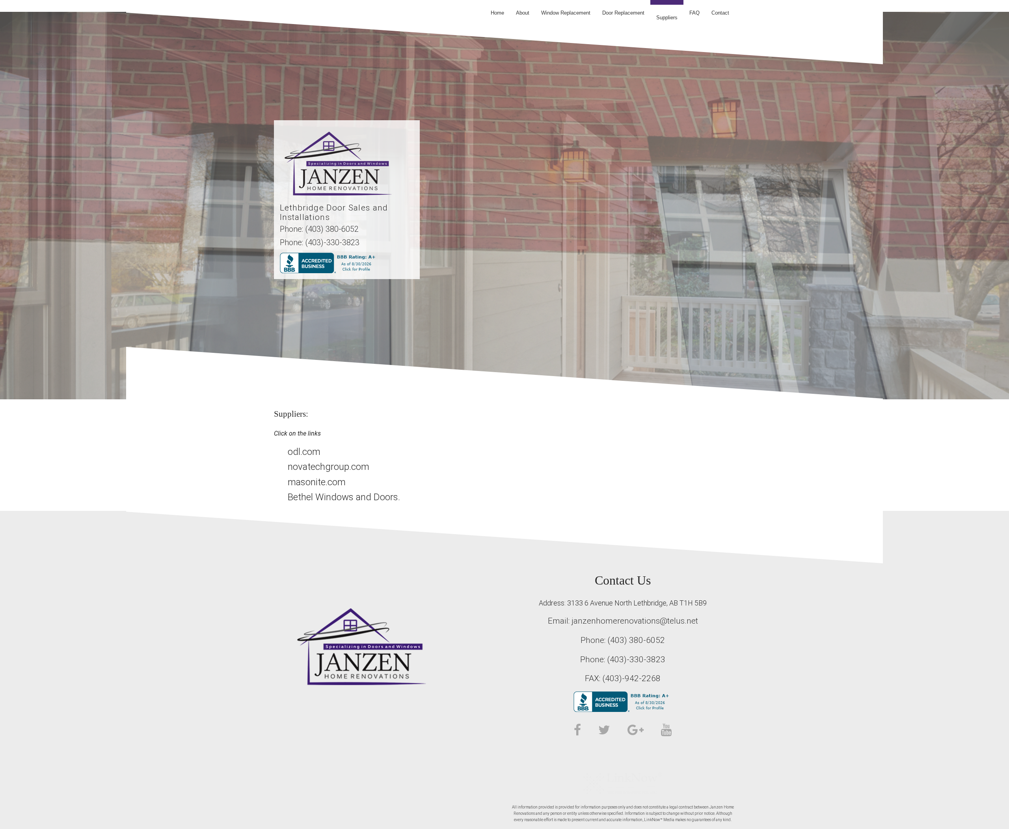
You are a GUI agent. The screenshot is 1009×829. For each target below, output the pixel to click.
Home (497, 13)
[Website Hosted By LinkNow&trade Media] (622, 782)
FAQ (694, 13)
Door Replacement (623, 13)
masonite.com (317, 482)
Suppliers (667, 17)
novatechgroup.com (328, 466)
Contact (720, 13)
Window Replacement (565, 13)
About (522, 13)
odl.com (304, 451)
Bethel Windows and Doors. (344, 497)
